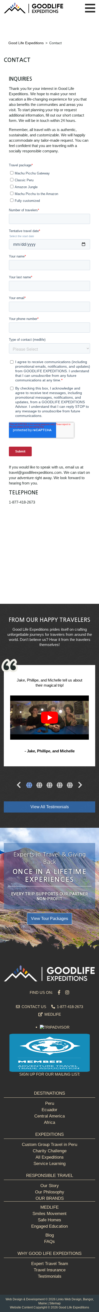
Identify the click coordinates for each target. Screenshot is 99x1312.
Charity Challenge (50, 1150)
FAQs (49, 1241)
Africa (49, 1122)
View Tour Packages (49, 918)
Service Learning (49, 1163)
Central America (49, 1116)
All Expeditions (50, 1157)
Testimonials (49, 1276)
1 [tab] (29, 786)
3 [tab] (49, 786)
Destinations (49, 1093)
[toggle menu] (90, 8)
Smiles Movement (49, 1213)
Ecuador (49, 1109)
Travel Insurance (49, 1270)
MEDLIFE (52, 1014)
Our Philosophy (49, 1192)
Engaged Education (49, 1226)
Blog (49, 1235)
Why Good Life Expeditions (49, 1253)
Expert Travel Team (49, 1263)
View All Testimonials (49, 807)
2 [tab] (39, 786)
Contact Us (33, 1007)
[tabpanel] (49, 716)
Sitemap (55, 1303)
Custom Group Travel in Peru (49, 1144)
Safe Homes (49, 1220)
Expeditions (49, 1134)
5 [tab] (70, 786)
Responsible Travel (49, 1175)
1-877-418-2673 (69, 1007)
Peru (49, 1103)
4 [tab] (60, 786)
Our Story (49, 1185)
